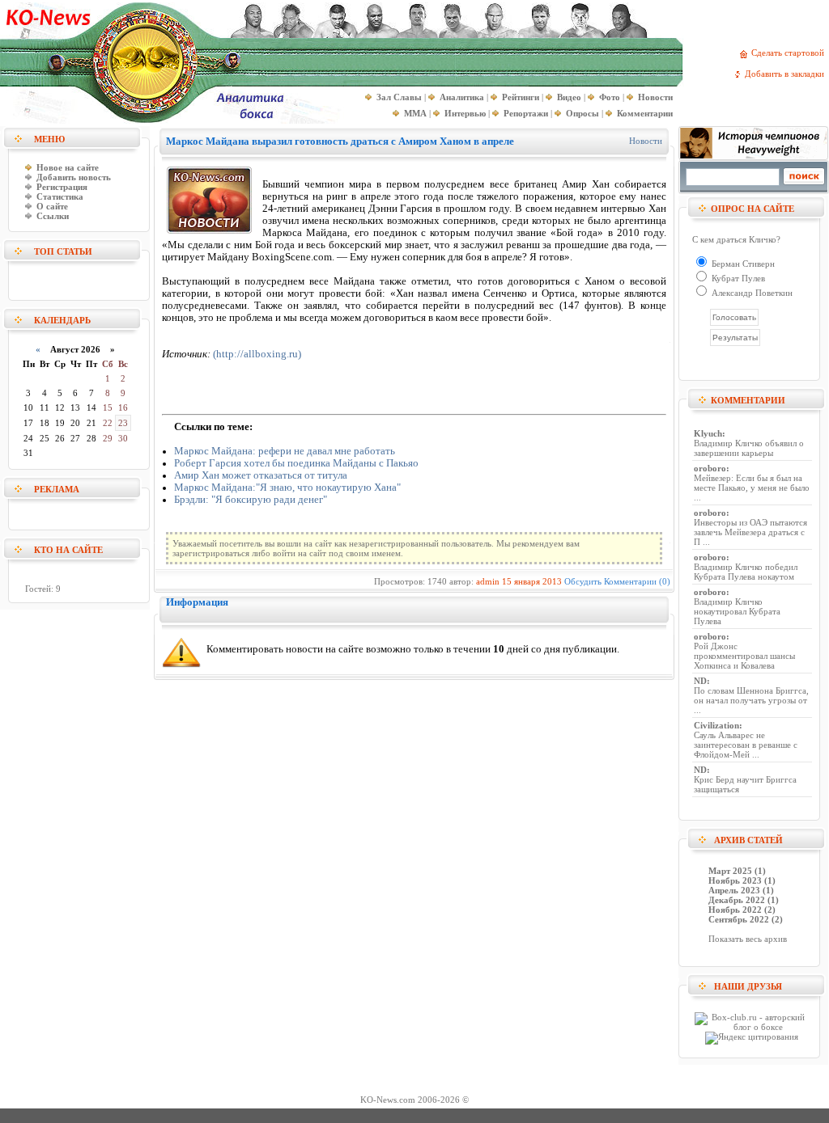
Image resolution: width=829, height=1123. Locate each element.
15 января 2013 (532, 581)
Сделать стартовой (790, 52)
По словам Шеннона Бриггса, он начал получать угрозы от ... (751, 700)
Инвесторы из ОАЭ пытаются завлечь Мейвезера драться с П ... (750, 532)
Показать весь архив (747, 939)
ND (700, 681)
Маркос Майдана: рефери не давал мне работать (284, 451)
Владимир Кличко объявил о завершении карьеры (749, 448)
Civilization (716, 725)
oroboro (710, 468)
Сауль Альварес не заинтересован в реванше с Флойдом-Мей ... (745, 744)
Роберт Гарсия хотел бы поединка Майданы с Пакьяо (296, 463)
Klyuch (708, 433)
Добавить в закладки (787, 73)
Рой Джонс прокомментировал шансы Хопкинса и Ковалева (744, 655)
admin (488, 581)
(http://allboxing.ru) (257, 354)
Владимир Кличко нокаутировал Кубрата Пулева (737, 611)
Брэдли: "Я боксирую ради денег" (250, 499)
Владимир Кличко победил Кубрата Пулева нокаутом (745, 571)
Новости (645, 141)
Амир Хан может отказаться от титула (260, 475)
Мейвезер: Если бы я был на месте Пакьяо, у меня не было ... (752, 487)
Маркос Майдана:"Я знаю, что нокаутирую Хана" (287, 487)
